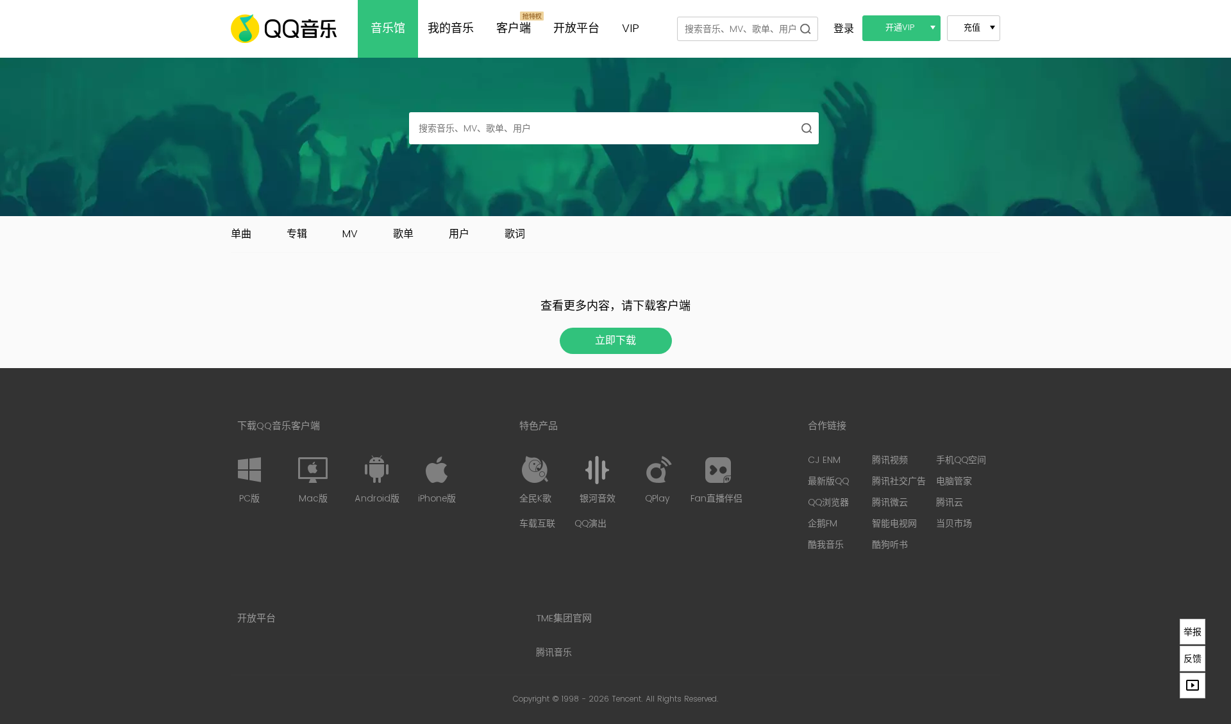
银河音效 (598, 498)
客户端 (513, 28)
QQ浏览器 (828, 502)
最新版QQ (828, 481)
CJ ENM (824, 460)
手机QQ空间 (961, 460)
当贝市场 (954, 523)
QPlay (657, 498)
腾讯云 (949, 502)
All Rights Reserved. (682, 699)
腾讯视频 (890, 460)
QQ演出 (590, 523)
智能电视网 (894, 523)
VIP (630, 28)
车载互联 (537, 523)
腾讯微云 (890, 502)
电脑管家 (954, 481)
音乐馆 (388, 28)
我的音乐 (451, 28)
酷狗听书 (890, 544)
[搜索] (805, 28)
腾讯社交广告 (899, 481)
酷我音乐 (826, 544)
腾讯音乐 (554, 652)
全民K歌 (535, 498)
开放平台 (576, 28)
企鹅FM (822, 523)
